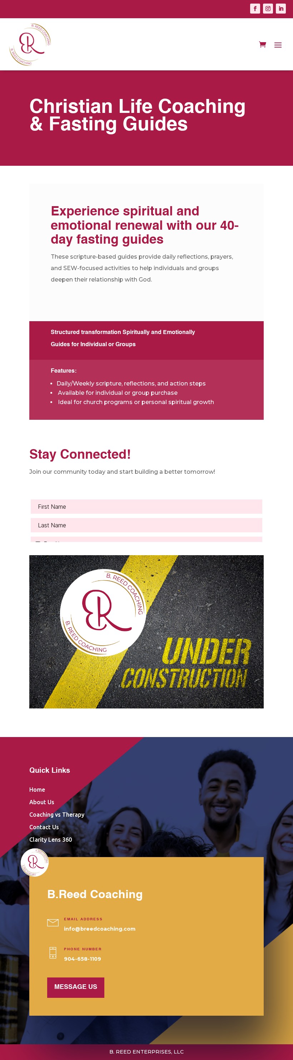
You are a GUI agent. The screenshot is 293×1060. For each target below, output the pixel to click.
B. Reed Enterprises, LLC (146, 1052)
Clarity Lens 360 (50, 839)
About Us (41, 802)
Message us (75, 987)
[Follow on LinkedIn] (281, 9)
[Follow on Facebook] (255, 9)
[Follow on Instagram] (268, 9)
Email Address (83, 919)
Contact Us (44, 827)
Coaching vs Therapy (56, 814)
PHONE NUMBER (83, 949)
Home (37, 789)
